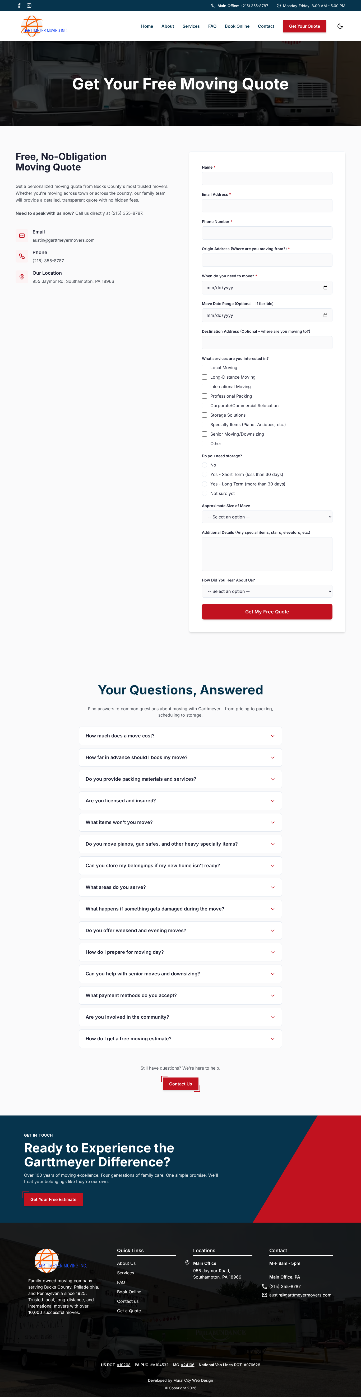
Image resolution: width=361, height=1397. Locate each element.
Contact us (127, 1301)
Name (209, 167)
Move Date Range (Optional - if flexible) (238, 303)
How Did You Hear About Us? (228, 580)
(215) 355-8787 (126, 213)
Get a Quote (129, 1310)
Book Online (237, 26)
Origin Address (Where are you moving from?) (246, 248)
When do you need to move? (229, 276)
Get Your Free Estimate (53, 1199)
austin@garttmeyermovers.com (64, 240)
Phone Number (217, 221)
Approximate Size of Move (226, 505)
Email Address (216, 194)
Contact (266, 26)
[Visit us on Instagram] (29, 5)
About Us (126, 1263)
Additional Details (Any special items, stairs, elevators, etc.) (256, 532)
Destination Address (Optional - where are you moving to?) (256, 331)
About (167, 26)
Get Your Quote (304, 26)
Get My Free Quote (267, 611)
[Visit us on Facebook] (19, 5)
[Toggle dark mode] (340, 26)
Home (147, 26)
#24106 (188, 1364)
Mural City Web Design (193, 1380)
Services (191, 26)
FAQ (212, 26)
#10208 (124, 1364)
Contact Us (180, 1083)
